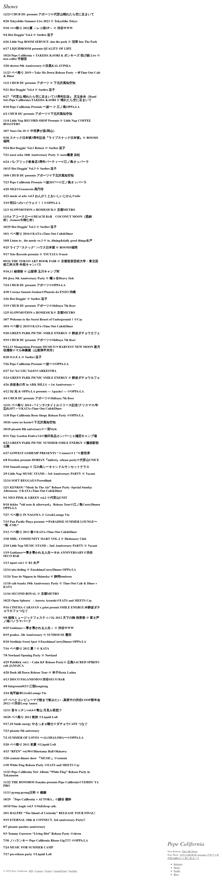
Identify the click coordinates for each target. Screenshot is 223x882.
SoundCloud (60, 871)
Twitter (48, 871)
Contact (39, 871)
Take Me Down (190, 851)
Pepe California (185, 843)
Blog (176, 874)
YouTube (73, 871)
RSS (31, 871)
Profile (177, 871)
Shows (10, 6)
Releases (178, 864)
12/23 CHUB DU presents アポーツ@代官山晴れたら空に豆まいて (193, 856)
